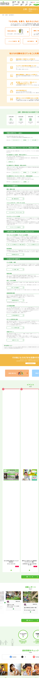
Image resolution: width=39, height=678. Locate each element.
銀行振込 (24, 140)
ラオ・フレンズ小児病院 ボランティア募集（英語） (16, 244)
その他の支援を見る (30, 363)
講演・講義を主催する (15, 198)
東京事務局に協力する (15, 254)
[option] (30, 602)
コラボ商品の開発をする (15, 315)
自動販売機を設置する (15, 300)
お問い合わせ (23, 2)
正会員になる (11, 161)
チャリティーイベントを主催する (15, 227)
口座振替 (24, 181)
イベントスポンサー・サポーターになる (15, 212)
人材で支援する (30, 41)
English (37, 2)
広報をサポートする (15, 340)
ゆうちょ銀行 (34, 140)
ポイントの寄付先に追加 (15, 327)
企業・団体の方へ (14, 2)
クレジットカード (15, 140)
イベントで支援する (12, 41)
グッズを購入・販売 (15, 269)
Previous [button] (5, 602)
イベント (27, 2)
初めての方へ (19, 2)
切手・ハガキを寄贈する (15, 287)
